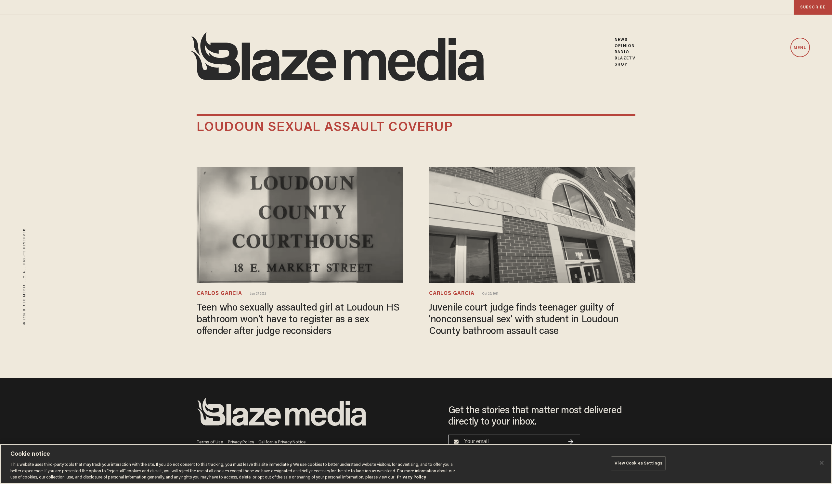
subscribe (813, 7)
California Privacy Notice (282, 442)
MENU (800, 48)
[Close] (821, 463)
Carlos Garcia (219, 293)
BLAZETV (625, 58)
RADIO (622, 52)
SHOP (621, 64)
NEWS (621, 40)
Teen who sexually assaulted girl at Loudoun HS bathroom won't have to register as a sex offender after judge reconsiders (298, 320)
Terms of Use (210, 442)
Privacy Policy (241, 442)
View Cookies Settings (638, 463)
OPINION (625, 46)
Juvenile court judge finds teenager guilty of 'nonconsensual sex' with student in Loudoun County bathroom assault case (524, 320)
